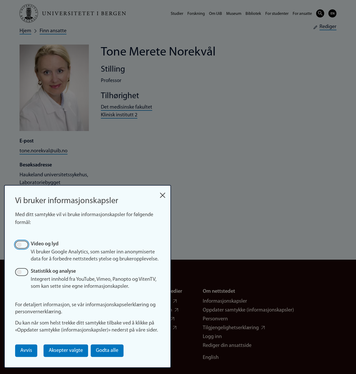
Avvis (26, 350)
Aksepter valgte (66, 350)
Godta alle (107, 350)
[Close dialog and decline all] (163, 192)
